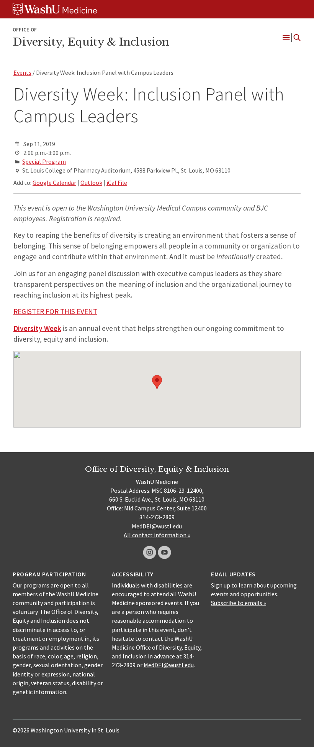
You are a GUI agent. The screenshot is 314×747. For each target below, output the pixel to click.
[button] (157, 382)
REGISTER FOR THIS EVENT (55, 311)
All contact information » (157, 535)
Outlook (91, 182)
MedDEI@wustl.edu (157, 526)
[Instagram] (149, 552)
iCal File (116, 182)
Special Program (44, 161)
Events (22, 72)
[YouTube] (164, 552)
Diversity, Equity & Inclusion (91, 41)
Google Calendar (54, 182)
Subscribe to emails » (238, 603)
